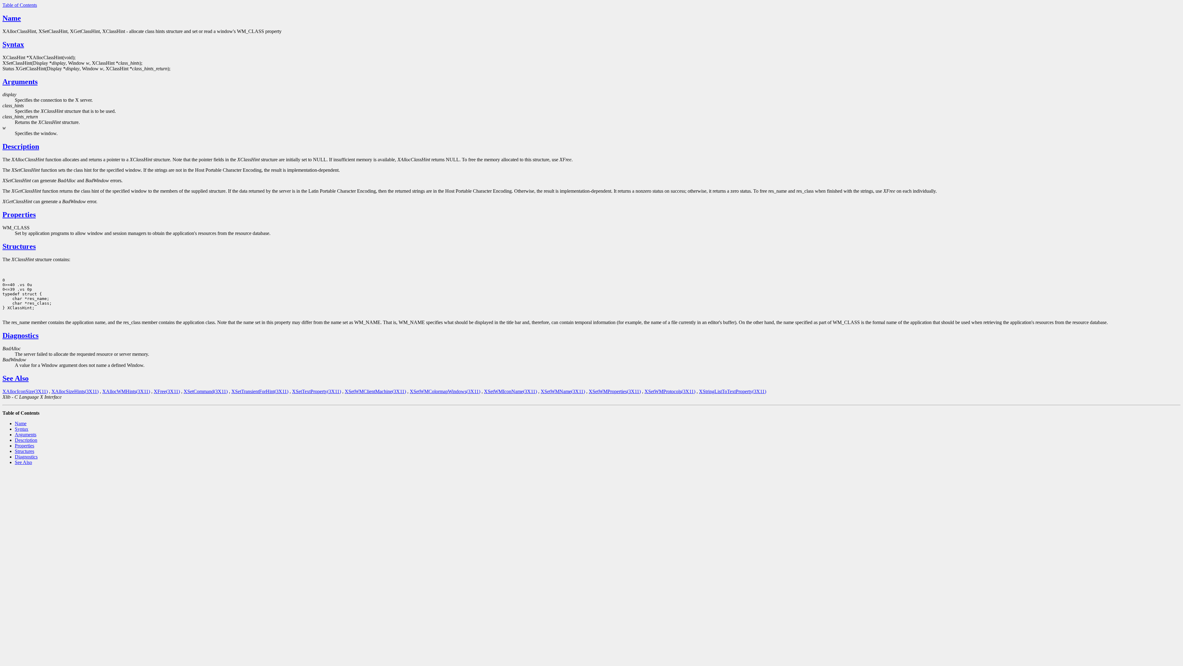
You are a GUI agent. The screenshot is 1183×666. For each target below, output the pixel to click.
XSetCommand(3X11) (206, 391)
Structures (19, 246)
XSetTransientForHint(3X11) (259, 391)
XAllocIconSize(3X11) (25, 391)
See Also (15, 378)
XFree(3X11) (167, 391)
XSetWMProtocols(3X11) (669, 391)
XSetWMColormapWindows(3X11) (445, 391)
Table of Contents (19, 5)
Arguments (20, 82)
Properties (19, 215)
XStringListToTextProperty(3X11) (732, 391)
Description (20, 146)
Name (11, 18)
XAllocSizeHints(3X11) (75, 391)
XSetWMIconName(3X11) (510, 391)
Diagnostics (20, 335)
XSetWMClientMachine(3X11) (375, 391)
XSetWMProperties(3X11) (615, 391)
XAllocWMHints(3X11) (126, 391)
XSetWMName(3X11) (563, 391)
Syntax (13, 44)
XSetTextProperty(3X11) (316, 391)
